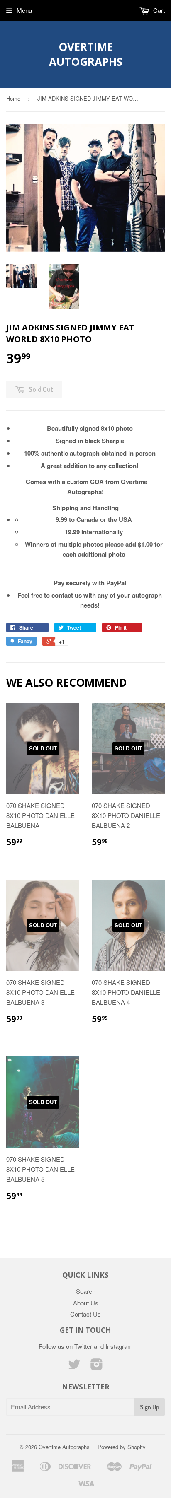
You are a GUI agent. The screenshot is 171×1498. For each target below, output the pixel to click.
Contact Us (85, 1314)
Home (13, 98)
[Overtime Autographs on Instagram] (96, 1366)
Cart (158, 10)
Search (85, 1291)
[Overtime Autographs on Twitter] (74, 1366)
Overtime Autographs (85, 54)
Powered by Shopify (122, 1447)
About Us (85, 1302)
